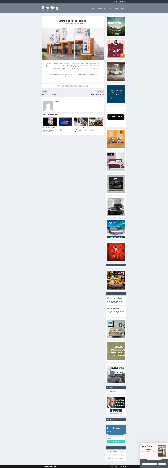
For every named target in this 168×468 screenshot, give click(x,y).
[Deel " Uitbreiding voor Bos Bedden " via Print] (86, 85)
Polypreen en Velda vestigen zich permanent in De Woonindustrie (114, 297)
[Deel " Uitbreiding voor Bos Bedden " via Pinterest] (73, 85)
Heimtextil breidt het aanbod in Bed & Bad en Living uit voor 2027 (116, 307)
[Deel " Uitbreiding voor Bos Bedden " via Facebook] (63, 85)
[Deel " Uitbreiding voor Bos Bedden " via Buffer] (78, 85)
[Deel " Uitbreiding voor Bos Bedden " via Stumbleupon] (81, 85)
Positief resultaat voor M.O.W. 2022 (95, 128)
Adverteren (107, 8)
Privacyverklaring (118, 466)
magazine (115, 8)
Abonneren (99, 8)
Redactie (71, 23)
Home (92, 8)
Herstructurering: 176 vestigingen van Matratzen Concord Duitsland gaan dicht (81, 129)
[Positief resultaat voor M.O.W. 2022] (96, 122)
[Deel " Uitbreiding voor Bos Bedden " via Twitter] (65, 85)
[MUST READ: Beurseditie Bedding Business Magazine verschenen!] (50, 122)
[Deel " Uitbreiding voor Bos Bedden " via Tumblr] (71, 85)
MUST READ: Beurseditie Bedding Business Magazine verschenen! (49, 129)
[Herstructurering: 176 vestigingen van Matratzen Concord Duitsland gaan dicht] (81, 122)
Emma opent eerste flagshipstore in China (64, 128)
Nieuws (81, 23)
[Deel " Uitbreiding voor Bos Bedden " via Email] (84, 85)
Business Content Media (50, 466)
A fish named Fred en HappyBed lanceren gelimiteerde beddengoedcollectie (114, 302)
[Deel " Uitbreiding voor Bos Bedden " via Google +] (68, 85)
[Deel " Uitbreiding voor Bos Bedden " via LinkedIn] (76, 85)
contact (122, 8)
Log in (109, 458)
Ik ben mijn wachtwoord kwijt (117, 458)
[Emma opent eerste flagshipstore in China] (65, 122)
